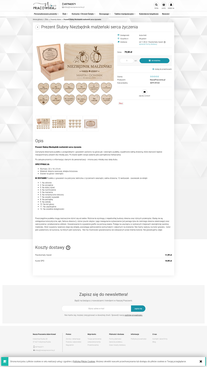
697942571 (39, 347)
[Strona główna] (45, 5)
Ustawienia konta (94, 342)
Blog (154, 342)
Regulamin (70, 345)
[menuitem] (46, 14)
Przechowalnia (93, 345)
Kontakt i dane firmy (159, 339)
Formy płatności (115, 339)
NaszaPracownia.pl (157, 80)
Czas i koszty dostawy (117, 345)
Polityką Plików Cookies (84, 361)
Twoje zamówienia (94, 339)
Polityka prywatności (138, 339)
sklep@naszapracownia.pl (45, 350)
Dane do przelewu (115, 342)
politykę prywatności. (134, 315)
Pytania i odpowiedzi (73, 342)
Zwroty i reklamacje (73, 339)
